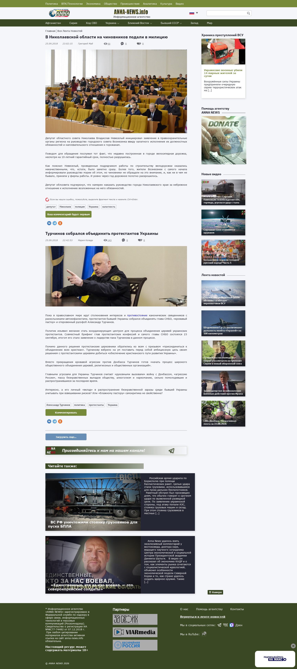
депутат (51, 206)
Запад (194, 23)
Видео (180, 3)
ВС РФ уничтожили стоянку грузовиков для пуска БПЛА (93, 524)
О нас (184, 609)
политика (79, 404)
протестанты (96, 404)
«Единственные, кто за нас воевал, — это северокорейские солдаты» (90, 587)
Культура (166, 3)
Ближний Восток (138, 23)
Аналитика (150, 3)
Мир (209, 23)
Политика (51, 3)
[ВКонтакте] (49, 223)
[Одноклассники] (60, 223)
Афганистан (53, 23)
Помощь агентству (209, 609)
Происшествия (130, 3)
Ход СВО (91, 23)
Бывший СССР (170, 23)
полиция (80, 206)
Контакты (237, 609)
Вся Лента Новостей (69, 30)
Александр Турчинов (58, 404)
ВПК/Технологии (72, 3)
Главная (50, 30)
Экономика (93, 3)
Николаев (65, 206)
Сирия (73, 23)
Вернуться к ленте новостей (202, 616)
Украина (111, 23)
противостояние (137, 315)
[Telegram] (55, 223)
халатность (108, 206)
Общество (110, 3)
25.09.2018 (59, 43)
